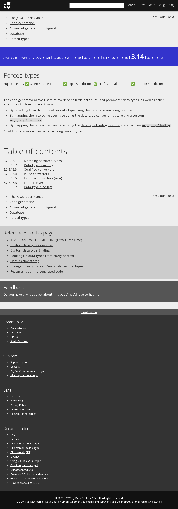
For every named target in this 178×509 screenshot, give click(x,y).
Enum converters (36, 183)
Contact (15, 366)
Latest (58, 57)
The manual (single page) (25, 443)
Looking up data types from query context (42, 256)
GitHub (14, 337)
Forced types (19, 39)
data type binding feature (100, 125)
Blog (171, 5)
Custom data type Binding (30, 250)
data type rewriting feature (111, 110)
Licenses (15, 396)
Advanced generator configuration (35, 28)
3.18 (97, 57)
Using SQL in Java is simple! (25, 461)
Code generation (22, 23)
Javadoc (14, 456)
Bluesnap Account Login (24, 375)
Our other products (21, 469)
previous (158, 17)
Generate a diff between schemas (29, 478)
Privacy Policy (18, 405)
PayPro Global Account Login (27, 371)
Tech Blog (16, 332)
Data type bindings (38, 187)
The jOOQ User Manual (27, 18)
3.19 (87, 57)
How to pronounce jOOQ (24, 482)
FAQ (12, 434)
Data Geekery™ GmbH (88, 498)
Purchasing (16, 400)
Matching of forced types (43, 161)
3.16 (115, 57)
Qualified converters (39, 169)
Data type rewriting (38, 165)
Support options (19, 362)
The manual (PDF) (20, 452)
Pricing (152, 5)
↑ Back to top (89, 312)
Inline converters (36, 174)
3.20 (78, 57)
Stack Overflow (19, 341)
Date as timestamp (24, 261)
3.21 (68, 57)
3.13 (150, 57)
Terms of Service (20, 409)
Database (17, 33)
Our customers (18, 328)
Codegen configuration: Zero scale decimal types (46, 266)
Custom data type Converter (31, 245)
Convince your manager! (24, 465)
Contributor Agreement (23, 413)
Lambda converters (38, 178)
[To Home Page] (7, 8)
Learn (131, 5)
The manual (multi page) (24, 448)
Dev (38, 57)
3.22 (46, 57)
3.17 (106, 57)
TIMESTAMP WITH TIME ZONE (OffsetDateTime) (46, 240)
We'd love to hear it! (84, 294)
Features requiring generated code (36, 271)
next (171, 17)
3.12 (160, 57)
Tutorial (14, 439)
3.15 (125, 57)
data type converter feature (102, 115)
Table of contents (35, 151)
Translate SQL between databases (30, 474)
